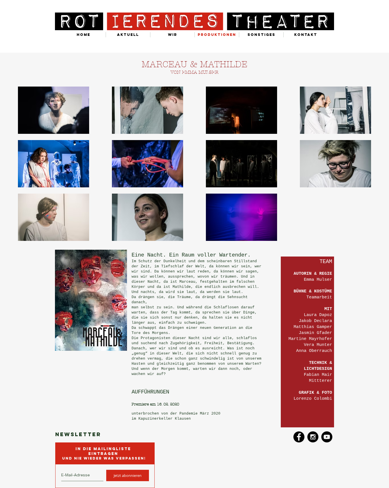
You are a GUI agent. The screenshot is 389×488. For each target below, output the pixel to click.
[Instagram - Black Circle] (312, 436)
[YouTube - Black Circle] (326, 436)
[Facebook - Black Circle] (298, 436)
